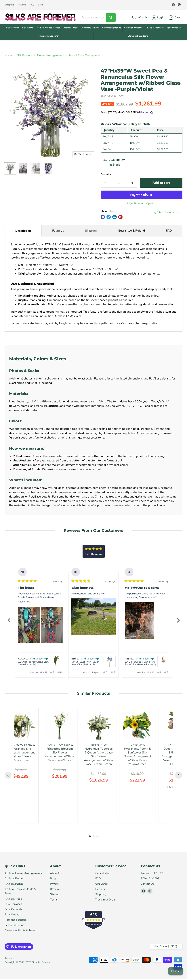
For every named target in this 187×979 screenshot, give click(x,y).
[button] (29, 625)
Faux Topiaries (13, 904)
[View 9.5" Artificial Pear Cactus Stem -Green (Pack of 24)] (56, 661)
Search (8, 958)
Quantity (106, 174)
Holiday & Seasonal (49, 35)
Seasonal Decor (14, 925)
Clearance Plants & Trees (20, 930)
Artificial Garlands (111, 27)
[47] (10, 168)
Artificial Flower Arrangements (23, 873)
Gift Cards (101, 884)
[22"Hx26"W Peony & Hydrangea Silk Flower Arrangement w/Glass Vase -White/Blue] (21, 725)
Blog (40, 4)
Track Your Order (105, 899)
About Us (56, 873)
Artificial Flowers (15, 878)
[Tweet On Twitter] (108, 217)
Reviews (55, 889)
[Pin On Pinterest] (120, 217)
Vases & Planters (155, 27)
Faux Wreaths (13, 914)
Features (58, 231)
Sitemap (55, 894)
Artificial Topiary (90, 27)
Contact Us (147, 884)
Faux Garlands (13, 909)
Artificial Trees (71, 27)
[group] (21, 765)
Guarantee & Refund (131, 231)
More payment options (141, 203)
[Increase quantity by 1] (132, 183)
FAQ (32, 4)
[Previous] (9, 620)
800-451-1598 (150, 878)
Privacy (54, 884)
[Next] (178, 620)
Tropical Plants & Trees (48, 27)
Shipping (9, 4)
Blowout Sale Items (138, 35)
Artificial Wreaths (133, 27)
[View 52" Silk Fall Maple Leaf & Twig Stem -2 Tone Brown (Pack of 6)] (163, 661)
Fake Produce (174, 27)
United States (164, 946)
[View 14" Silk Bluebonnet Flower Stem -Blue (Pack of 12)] (110, 661)
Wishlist (143, 17)
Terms (54, 899)
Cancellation (102, 873)
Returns (22, 4)
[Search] (111, 17)
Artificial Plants (14, 884)
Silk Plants (27, 27)
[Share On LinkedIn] (114, 217)
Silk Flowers (12, 27)
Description (23, 231)
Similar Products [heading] (93, 693)
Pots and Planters (15, 920)
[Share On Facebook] (103, 217)
